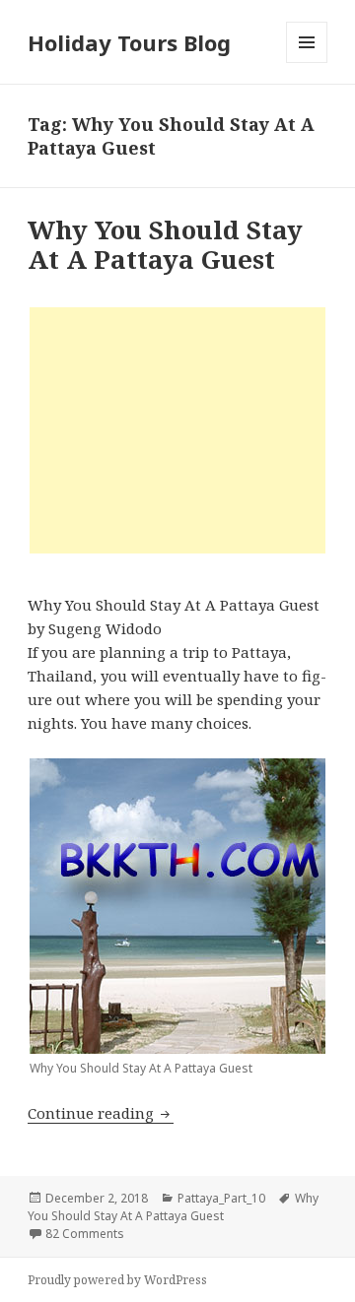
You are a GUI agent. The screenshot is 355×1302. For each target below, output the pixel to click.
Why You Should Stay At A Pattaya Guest (165, 244)
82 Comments (84, 1233)
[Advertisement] (177, 430)
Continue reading (101, 1113)
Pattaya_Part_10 (221, 1198)
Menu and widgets (307, 62)
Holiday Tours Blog (129, 42)
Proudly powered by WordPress (117, 1279)
